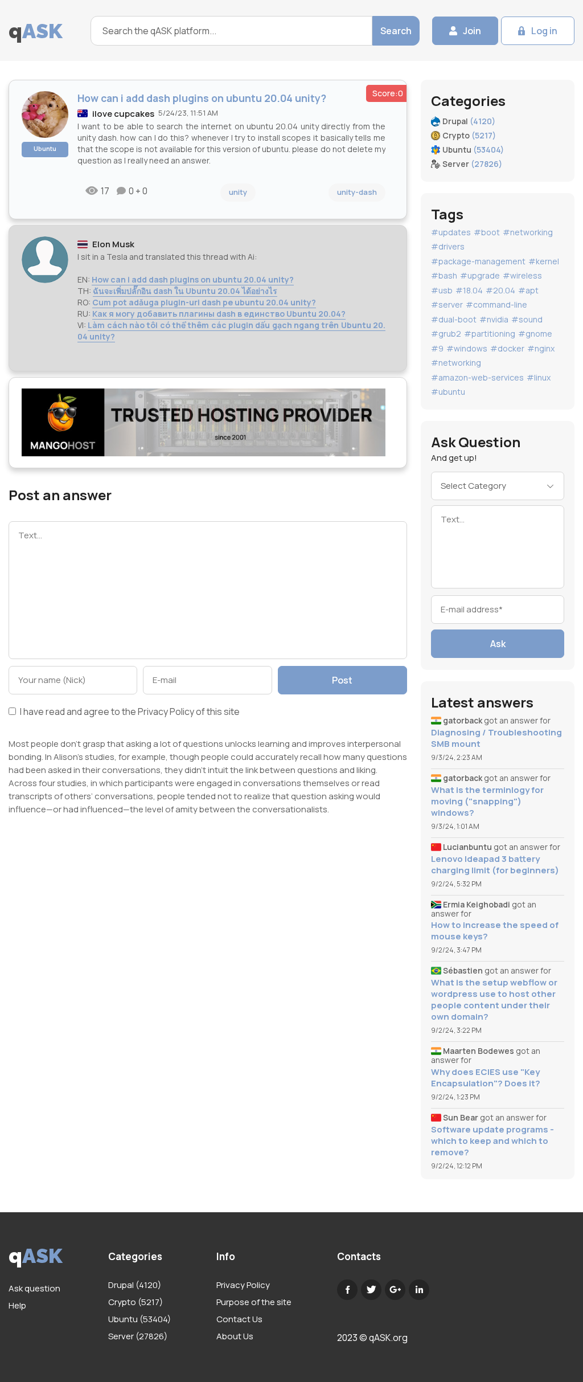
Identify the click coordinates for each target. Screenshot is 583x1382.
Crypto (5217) (135, 1302)
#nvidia (493, 319)
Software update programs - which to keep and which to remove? (492, 1141)
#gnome (535, 333)
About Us (234, 1336)
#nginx (541, 348)
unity (238, 192)
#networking (528, 232)
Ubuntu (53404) (139, 1319)
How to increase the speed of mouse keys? (495, 930)
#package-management (478, 261)
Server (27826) (137, 1336)
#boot (487, 232)
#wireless (522, 275)
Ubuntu (45, 148)
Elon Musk (113, 244)
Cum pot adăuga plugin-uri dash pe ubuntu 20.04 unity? (204, 302)
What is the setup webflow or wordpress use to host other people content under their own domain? (494, 1000)
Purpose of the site (254, 1302)
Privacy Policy (166, 711)
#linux (539, 377)
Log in (544, 30)
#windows (466, 348)
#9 (437, 348)
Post (342, 680)
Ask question (34, 1288)
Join (472, 30)
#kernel (543, 261)
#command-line (496, 304)
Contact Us (239, 1319)
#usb (442, 290)
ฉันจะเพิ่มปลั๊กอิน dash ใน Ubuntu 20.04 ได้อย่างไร (185, 290)
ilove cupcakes (123, 114)
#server (447, 304)
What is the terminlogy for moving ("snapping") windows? (487, 801)
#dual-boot (454, 319)
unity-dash (357, 192)
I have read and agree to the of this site (129, 712)
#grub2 (446, 333)
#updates (451, 232)
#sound (527, 319)
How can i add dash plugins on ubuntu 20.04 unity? (193, 279)
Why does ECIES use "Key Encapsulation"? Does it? (485, 1077)
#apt (528, 290)
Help (17, 1305)
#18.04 (469, 290)
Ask (498, 643)
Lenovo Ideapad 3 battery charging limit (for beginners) (495, 864)
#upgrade (480, 275)
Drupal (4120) (134, 1285)
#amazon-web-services (477, 377)
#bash (444, 275)
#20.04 (500, 290)
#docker (507, 348)
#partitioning (489, 333)
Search (396, 30)
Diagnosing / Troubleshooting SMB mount (496, 738)
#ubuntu (448, 391)
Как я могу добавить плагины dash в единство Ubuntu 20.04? (219, 313)
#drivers (448, 246)
